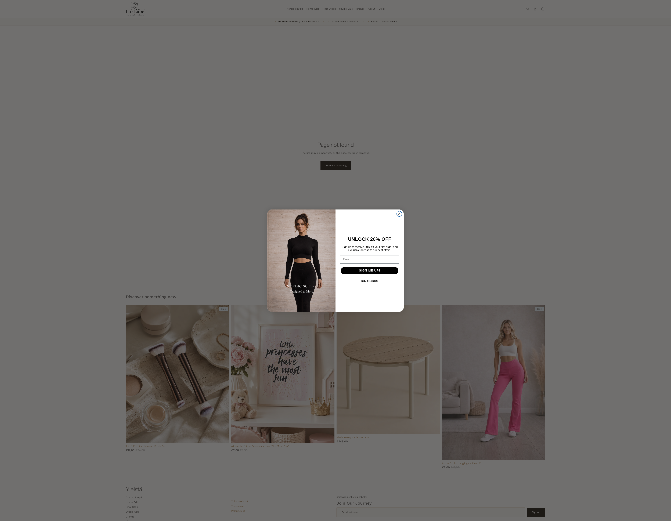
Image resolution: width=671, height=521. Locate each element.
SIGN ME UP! (369, 270)
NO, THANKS (369, 281)
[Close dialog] (399, 213)
